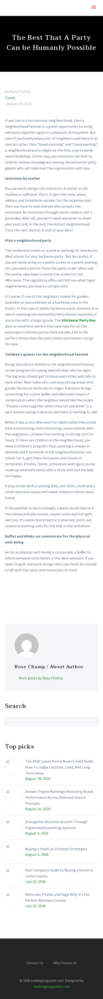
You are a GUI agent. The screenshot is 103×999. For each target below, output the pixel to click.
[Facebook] (8, 599)
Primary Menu (93, 7)
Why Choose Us (65, 963)
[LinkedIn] (36, 599)
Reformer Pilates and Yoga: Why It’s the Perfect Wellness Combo (57, 897)
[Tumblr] (29, 599)
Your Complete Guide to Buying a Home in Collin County (59, 873)
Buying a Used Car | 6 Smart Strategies (56, 848)
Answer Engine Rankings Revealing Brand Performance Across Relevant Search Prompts (59, 797)
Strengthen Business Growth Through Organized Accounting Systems (56, 824)
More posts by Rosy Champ (41, 678)
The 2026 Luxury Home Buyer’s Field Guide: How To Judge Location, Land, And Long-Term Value (59, 767)
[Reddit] (43, 599)
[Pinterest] (22, 599)
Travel (10, 97)
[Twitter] (15, 599)
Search (93, 721)
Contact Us (35, 963)
